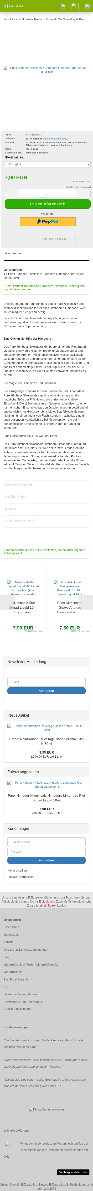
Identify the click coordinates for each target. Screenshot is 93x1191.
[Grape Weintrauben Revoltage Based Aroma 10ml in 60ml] (46, 728)
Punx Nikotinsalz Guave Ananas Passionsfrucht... (69, 607)
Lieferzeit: (10, 138)
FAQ (6, 957)
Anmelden (46, 690)
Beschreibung (13, 253)
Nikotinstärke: (14, 157)
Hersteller (10, 508)
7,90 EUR (46, 809)
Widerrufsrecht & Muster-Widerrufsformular (31, 964)
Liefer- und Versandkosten (21, 994)
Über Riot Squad (15, 497)
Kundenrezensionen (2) (19, 520)
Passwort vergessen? (21, 877)
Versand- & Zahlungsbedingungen (26, 949)
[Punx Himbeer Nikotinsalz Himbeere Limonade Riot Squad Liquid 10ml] (46, 68)
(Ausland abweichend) (55, 138)
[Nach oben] (80, 1184)
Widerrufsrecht (13, 972)
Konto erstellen (17, 870)
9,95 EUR (46, 752)
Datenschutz (12, 927)
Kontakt (8, 942)
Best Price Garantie (16, 979)
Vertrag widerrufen (73, 1172)
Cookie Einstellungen (17, 1009)
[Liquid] (12, 6)
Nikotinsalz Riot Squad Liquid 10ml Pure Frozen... (23, 607)
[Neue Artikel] (84, 715)
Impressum (11, 934)
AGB (7, 987)
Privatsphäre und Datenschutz (23, 1002)
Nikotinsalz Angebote (18, 485)
